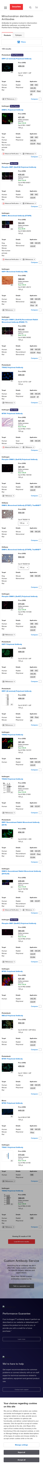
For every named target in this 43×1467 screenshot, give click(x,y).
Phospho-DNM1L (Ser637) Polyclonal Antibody (19, 596)
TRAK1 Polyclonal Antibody (12, 1147)
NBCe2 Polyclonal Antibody (12, 1016)
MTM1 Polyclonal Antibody (12, 413)
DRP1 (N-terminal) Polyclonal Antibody (16, 691)
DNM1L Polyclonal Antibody (12, 110)
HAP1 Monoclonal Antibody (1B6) (14, 272)
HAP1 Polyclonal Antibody (12, 644)
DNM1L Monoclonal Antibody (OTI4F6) (16, 216)
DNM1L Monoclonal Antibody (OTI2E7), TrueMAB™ (21, 505)
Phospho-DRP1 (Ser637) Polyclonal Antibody (19, 923)
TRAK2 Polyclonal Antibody (12, 367)
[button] (21, 42)
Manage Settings (21, 1445)
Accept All (21, 1460)
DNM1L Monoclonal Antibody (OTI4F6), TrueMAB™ (21, 550)
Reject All (21, 1452)
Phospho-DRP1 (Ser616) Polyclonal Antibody (19, 167)
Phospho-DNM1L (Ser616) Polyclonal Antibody (19, 459)
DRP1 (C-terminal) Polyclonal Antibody (16, 59)
